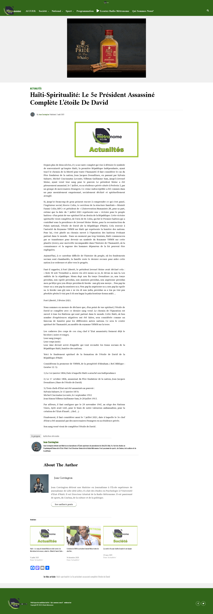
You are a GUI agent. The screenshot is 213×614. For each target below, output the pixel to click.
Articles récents (51, 436)
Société (43, 11)
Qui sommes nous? (143, 11)
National (56, 11)
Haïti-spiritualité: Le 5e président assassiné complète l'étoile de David (83, 577)
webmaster (67, 602)
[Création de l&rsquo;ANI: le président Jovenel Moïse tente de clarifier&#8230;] (84, 535)
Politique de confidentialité (40, 602)
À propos (35, 436)
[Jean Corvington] (36, 450)
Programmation (85, 11)
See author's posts (64, 504)
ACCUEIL (31, 11)
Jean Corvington (44, 114)
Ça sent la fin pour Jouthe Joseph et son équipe (117, 548)
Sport (69, 11)
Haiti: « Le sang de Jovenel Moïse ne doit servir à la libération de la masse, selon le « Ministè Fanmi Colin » (46, 549)
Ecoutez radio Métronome (114, 11)
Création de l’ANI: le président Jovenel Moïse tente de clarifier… (83, 549)
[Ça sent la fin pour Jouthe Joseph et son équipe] (120, 535)
